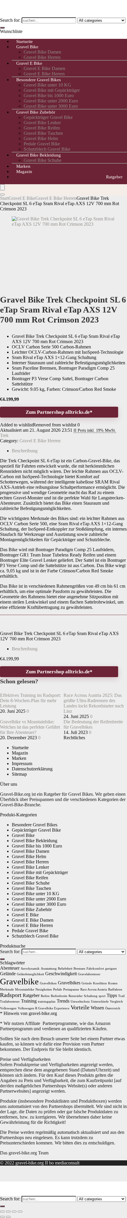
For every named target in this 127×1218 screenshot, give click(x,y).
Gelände (8, 973)
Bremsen (79, 968)
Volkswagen (8, 1008)
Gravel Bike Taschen (43, 133)
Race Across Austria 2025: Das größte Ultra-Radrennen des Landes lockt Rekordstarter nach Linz (94, 703)
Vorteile (80, 1007)
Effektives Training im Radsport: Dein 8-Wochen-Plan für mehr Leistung (30, 700)
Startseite (20, 747)
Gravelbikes (69, 983)
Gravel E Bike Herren (55, 198)
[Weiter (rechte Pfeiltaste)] (8, 1217)
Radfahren (115, 989)
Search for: (10, 20)
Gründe (87, 983)
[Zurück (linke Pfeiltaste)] (2, 1217)
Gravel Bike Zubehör (35, 112)
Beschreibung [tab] (25, 450)
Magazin (24, 171)
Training (29, 1001)
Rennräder (76, 996)
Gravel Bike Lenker (42, 122)
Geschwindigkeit (61, 973)
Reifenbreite (59, 996)
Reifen (45, 996)
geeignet (111, 968)
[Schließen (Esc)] (20, 1211)
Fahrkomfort (95, 968)
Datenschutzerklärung (32, 768)
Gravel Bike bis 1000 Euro (49, 95)
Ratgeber (114, 177)
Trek (4, 435)
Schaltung (90, 996)
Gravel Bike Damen (42, 51)
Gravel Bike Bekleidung (38, 155)
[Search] (2, 194)
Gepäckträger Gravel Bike (48, 117)
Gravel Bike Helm (41, 138)
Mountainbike (24, 989)
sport (102, 996)
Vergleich (116, 1001)
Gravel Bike (27, 46)
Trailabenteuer (10, 1001)
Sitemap (19, 774)
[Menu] (2, 187)
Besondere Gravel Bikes (38, 79)
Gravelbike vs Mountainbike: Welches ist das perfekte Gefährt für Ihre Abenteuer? (30, 727)
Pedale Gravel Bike (42, 143)
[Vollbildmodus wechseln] (8, 1211)
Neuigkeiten (43, 989)
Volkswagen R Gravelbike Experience (43, 1008)
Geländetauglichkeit (30, 974)
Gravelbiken (48, 983)
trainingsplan (47, 1001)
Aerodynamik (30, 968)
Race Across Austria (93, 989)
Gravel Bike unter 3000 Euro (39, 904)
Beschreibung (25, 648)
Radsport (11, 995)
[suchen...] (2, 28)
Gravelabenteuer (89, 974)
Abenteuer (9, 968)
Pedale (57, 989)
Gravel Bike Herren (30, 861)
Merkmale (7, 989)
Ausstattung (49, 968)
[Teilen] (14, 1211)
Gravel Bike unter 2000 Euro (51, 100)
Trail (121, 996)
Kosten (113, 983)
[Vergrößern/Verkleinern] (2, 1211)
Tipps (112, 995)
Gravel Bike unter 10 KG (47, 84)
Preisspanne (71, 989)
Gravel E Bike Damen (44, 68)
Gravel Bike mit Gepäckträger (52, 90)
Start (4, 198)
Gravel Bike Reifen (42, 127)
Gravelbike (19, 981)
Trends (63, 1001)
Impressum (22, 763)
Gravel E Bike (29, 63)
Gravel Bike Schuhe (42, 160)
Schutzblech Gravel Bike (35, 935)
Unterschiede (100, 1001)
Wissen (97, 1008)
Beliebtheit (65, 968)
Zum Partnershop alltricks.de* (59, 412)
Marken (19, 758)
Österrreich (112, 1008)
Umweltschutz (80, 1001)
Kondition (100, 983)
